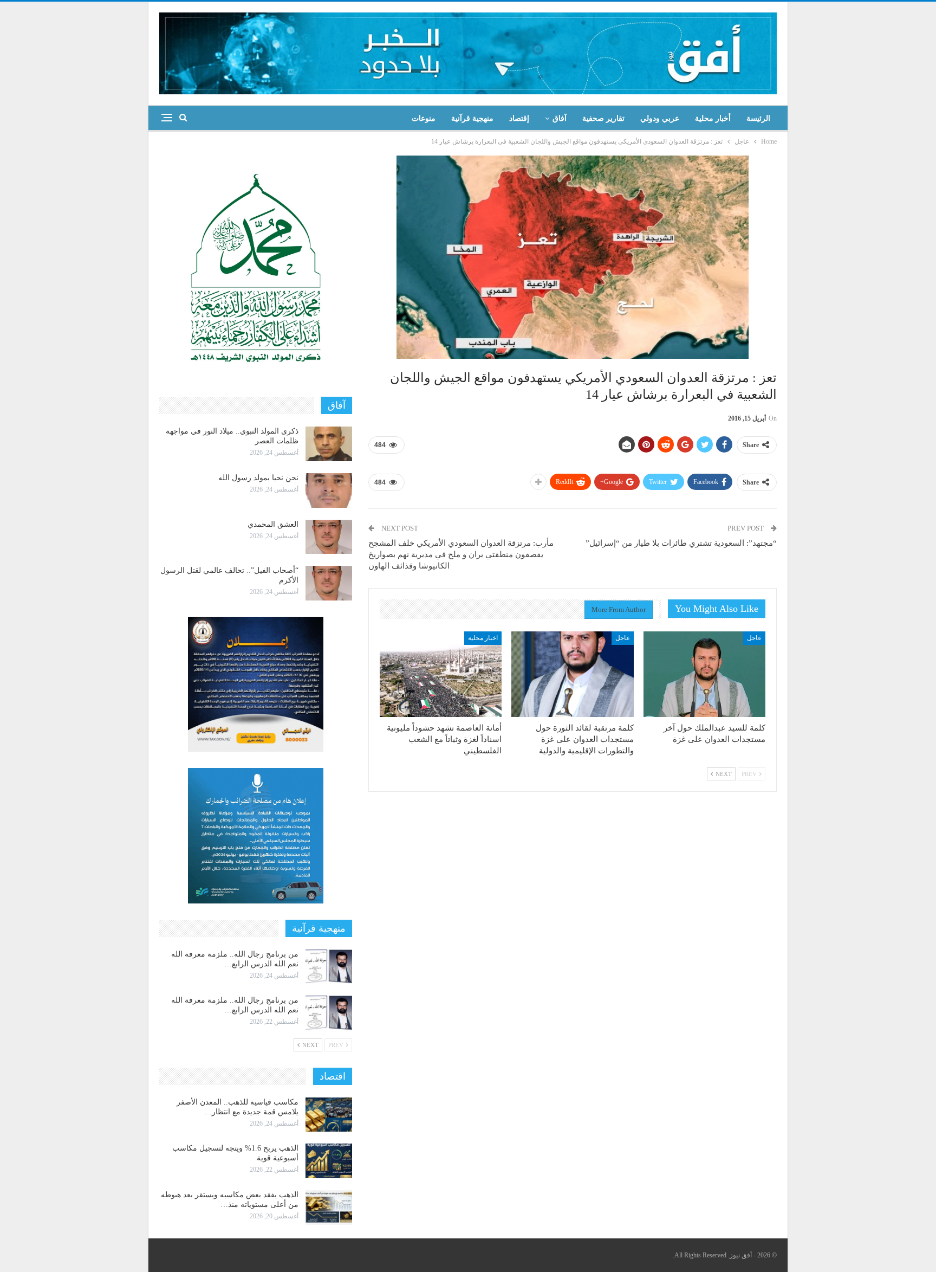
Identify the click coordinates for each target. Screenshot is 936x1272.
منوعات (423, 118)
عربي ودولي (659, 118)
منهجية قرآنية (472, 118)
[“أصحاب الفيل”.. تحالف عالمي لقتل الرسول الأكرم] (329, 583)
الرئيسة (758, 118)
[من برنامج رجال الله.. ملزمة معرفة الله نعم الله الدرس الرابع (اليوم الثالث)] (329, 967)
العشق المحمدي (273, 524)
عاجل (754, 638)
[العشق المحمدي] (329, 537)
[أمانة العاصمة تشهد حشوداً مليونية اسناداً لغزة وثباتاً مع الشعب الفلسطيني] (441, 674)
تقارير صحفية (603, 118)
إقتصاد (519, 118)
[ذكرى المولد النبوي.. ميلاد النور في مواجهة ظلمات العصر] (329, 444)
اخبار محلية (483, 638)
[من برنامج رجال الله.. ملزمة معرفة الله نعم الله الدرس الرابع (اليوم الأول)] (329, 1013)
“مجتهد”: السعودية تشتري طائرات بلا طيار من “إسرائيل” (681, 543)
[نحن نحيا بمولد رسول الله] (329, 490)
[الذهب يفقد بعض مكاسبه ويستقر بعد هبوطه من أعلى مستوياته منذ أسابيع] (329, 1207)
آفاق (559, 118)
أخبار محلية (713, 118)
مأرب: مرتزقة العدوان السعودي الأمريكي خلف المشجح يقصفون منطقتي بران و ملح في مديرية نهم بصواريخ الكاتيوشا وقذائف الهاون (461, 554)
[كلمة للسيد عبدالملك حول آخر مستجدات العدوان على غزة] (704, 674)
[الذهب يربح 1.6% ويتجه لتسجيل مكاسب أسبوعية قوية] (329, 1161)
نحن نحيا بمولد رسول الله (258, 478)
